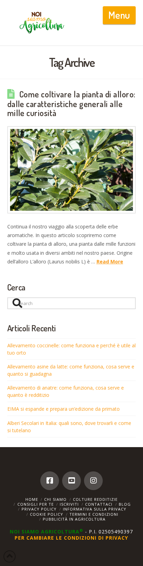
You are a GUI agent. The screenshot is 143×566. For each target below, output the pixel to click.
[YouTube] (71, 480)
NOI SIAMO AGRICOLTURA (46, 531)
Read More (109, 261)
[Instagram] (93, 480)
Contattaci (98, 504)
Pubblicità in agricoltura (74, 519)
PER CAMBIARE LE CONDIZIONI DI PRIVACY (71, 537)
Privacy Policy (39, 509)
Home (31, 499)
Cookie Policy (46, 514)
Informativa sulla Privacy (94, 509)
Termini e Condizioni (93, 514)
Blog (125, 504)
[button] (119, 15)
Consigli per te (35, 504)
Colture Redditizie (95, 499)
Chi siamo (55, 499)
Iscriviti (69, 504)
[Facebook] (49, 480)
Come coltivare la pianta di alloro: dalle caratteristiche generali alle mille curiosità (71, 103)
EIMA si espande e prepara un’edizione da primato (63, 409)
